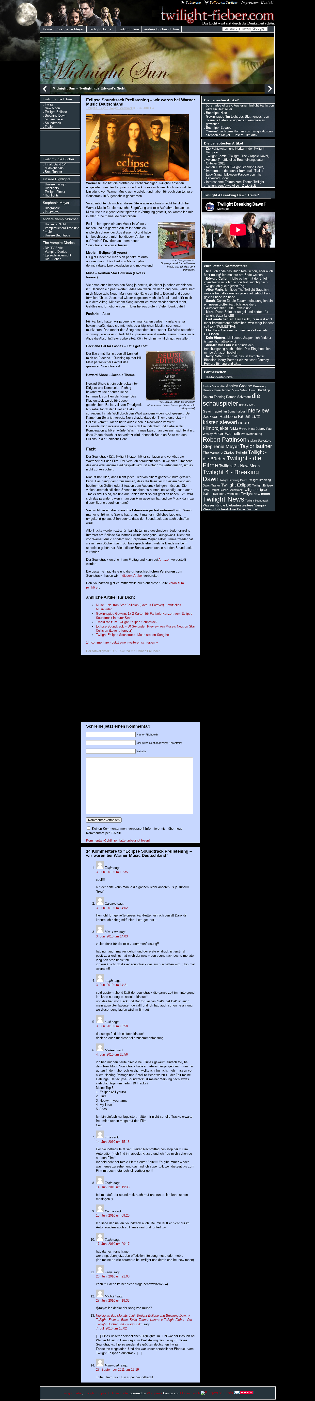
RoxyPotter (214, 356)
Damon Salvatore (238, 397)
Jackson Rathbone (220, 416)
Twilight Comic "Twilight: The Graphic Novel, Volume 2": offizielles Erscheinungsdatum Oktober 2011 (237, 159)
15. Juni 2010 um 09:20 (112, 1215)
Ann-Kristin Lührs (219, 345)
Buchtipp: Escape (218, 127)
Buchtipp (264, 390)
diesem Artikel (132, 575)
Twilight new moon (255, 494)
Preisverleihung (251, 433)
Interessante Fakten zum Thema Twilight (235, 182)
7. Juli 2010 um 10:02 (111, 1328)
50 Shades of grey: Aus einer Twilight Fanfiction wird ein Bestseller (240, 107)
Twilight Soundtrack (121, 108)
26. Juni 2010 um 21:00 (112, 1276)
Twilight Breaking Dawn (233, 480)
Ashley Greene (239, 386)
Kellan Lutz (249, 416)
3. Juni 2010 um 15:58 (112, 1026)
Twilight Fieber (72, 1393)
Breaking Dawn (55, 115)
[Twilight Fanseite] (213, 24)
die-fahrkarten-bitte (219, 377)
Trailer (49, 126)
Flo (208, 330)
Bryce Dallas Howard (244, 390)
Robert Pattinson (224, 439)
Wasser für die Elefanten (222, 505)
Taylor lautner (256, 446)
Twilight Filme (128, 29)
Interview (257, 410)
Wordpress (154, 1393)
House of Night (55, 224)
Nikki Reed (238, 429)
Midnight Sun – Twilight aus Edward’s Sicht (89, 88)
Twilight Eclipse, (95, 1393)
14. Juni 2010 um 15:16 (112, 1142)
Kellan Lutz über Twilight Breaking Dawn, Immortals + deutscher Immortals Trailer (235, 169)
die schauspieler (231, 399)
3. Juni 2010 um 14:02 (112, 908)
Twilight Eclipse (56, 112)
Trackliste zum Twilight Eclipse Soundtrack (127, 622)
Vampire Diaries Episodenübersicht (58, 253)
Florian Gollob (190, 1393)
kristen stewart (220, 422)
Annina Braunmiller (214, 386)
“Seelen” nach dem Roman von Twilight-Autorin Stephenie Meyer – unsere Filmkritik (239, 133)
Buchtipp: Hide (216, 113)
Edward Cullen (217, 278)
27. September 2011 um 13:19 (117, 1369)
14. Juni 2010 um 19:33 (112, 1187)
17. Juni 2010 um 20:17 (112, 1244)
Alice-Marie (214, 289)
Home (47, 29)
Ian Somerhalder (234, 411)
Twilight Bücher (101, 29)
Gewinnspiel (212, 411)
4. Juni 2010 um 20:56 (112, 1054)
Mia (208, 271)
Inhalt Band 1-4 (55, 164)
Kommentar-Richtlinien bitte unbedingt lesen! (118, 840)
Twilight (50, 104)
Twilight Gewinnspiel (226, 494)
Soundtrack (53, 123)
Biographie (52, 208)
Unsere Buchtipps (57, 235)
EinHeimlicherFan (219, 319)
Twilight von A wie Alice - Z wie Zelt (231, 185)
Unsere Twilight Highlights (55, 186)
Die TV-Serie (54, 248)
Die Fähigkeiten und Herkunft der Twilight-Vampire (235, 150)
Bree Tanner (53, 172)
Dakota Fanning (214, 397)
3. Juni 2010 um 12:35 (112, 872)
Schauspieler (54, 119)
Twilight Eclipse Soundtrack (226, 489)
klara (209, 312)
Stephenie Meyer (70, 29)
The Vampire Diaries (219, 452)
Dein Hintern (215, 338)
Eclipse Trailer (118, 1393)
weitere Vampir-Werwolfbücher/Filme (234, 507)
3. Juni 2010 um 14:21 (112, 985)
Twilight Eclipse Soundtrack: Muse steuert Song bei (133, 635)
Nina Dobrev (256, 428)
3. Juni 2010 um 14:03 (112, 936)
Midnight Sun (54, 168)
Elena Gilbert (246, 404)
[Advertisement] (61, 141)
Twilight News (223, 499)
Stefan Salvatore (259, 440)
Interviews (52, 212)
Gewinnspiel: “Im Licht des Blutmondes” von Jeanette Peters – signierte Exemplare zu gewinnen (237, 120)
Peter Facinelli (227, 433)
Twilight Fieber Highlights (55, 193)
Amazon (164, 559)
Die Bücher (53, 259)
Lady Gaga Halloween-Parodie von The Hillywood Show (233, 176)
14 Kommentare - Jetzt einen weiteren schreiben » (122, 642)
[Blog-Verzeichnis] (243, 1393)
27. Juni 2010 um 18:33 (112, 1300)
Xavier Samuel (247, 509)
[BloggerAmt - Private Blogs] (217, 1393)
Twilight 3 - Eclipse (97, 108)
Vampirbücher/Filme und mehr (62, 230)
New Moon (52, 108)
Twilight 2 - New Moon (239, 465)
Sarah (210, 301)
